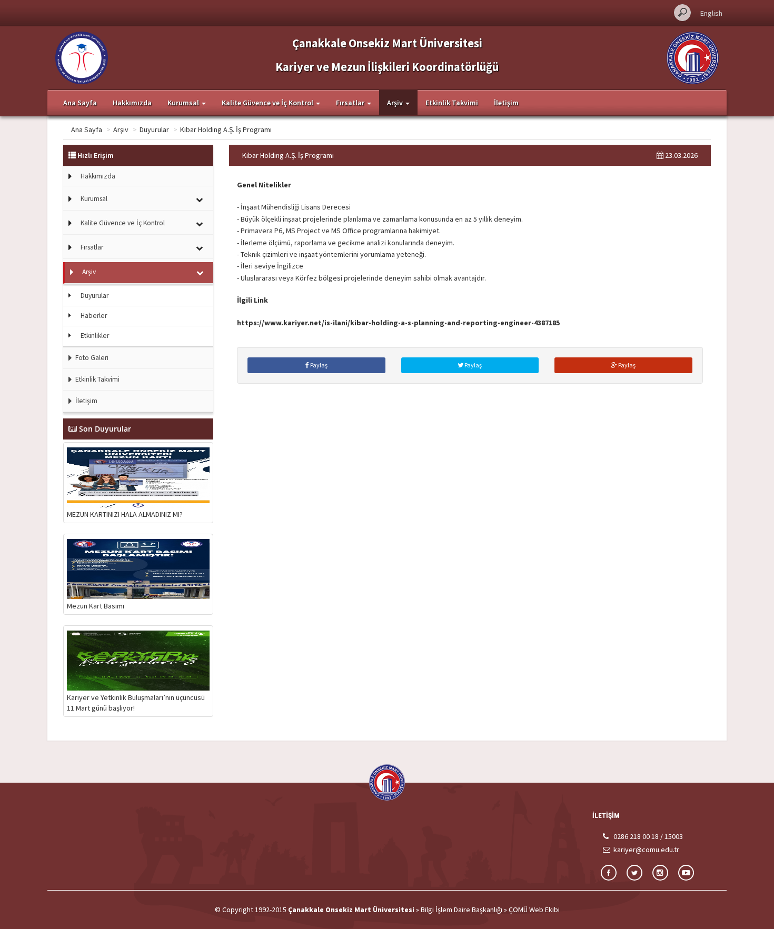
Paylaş (318, 365)
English (711, 13)
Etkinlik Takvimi (451, 102)
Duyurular (154, 129)
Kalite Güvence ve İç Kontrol (123, 222)
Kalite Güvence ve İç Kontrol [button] (268, 102)
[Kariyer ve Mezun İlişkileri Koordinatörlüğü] (81, 57)
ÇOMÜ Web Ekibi (534, 909)
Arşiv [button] (395, 102)
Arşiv (120, 129)
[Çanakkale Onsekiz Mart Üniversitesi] (693, 57)
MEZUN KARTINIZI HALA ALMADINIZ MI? (125, 514)
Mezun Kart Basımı (95, 606)
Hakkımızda (132, 102)
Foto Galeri (91, 357)
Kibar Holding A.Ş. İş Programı (226, 129)
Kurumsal (94, 198)
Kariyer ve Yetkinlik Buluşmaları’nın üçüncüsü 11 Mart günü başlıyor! (136, 703)
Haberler (94, 315)
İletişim (506, 102)
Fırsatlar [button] (351, 102)
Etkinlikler (95, 335)
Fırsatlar (92, 247)
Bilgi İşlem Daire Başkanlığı (461, 909)
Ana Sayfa (80, 102)
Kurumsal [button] (184, 102)
